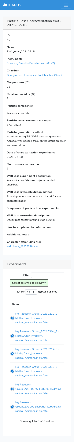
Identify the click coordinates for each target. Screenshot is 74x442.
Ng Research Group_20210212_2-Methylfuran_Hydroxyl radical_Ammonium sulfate (37, 318)
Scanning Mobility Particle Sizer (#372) (31, 63)
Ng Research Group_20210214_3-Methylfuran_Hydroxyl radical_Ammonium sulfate (37, 353)
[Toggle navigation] (66, 5)
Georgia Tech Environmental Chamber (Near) (34, 75)
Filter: (26, 275)
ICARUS (14, 5)
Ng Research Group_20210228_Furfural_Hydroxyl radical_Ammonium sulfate (38, 406)
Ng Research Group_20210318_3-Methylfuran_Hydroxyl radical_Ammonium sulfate (37, 371)
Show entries (31, 291)
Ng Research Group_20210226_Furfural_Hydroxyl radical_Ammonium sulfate (38, 389)
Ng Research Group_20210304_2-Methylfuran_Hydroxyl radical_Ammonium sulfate (37, 335)
